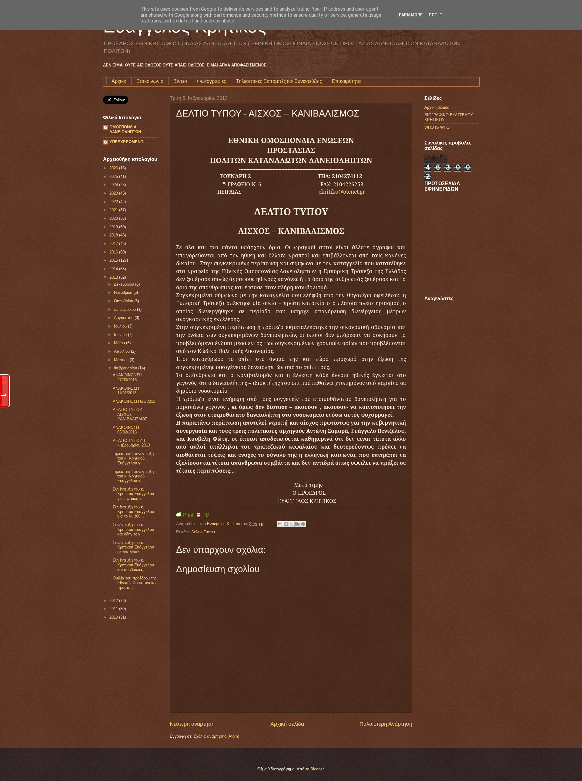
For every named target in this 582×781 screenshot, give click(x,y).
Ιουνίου (121, 334)
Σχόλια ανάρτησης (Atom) (216, 736)
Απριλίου (122, 351)
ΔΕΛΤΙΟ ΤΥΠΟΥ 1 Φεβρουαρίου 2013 (131, 442)
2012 (114, 600)
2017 (114, 243)
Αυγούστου (124, 317)
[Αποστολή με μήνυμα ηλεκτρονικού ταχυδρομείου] (280, 524)
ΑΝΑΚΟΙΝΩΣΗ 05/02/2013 (126, 429)
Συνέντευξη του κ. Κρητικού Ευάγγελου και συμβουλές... (133, 565)
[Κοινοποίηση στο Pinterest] (303, 524)
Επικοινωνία (149, 81)
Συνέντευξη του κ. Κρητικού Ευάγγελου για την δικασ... (133, 494)
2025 (114, 176)
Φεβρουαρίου (126, 368)
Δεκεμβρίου (124, 284)
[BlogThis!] (286, 524)
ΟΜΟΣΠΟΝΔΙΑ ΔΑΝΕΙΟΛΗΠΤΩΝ (125, 129)
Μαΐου (120, 343)
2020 (114, 218)
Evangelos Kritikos (224, 523)
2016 (114, 252)
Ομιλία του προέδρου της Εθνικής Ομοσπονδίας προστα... (134, 583)
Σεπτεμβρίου (125, 309)
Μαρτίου (122, 360)
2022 (114, 201)
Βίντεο (180, 81)
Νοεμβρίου (123, 292)
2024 (114, 184)
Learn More (409, 14)
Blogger (316, 769)
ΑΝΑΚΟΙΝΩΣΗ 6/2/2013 (134, 401)
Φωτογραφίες (211, 81)
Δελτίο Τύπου (203, 532)
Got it (436, 14)
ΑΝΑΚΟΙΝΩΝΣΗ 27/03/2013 (127, 377)
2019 (114, 227)
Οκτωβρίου (124, 301)
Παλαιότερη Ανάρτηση (386, 724)
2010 (114, 617)
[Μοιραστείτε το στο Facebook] (297, 524)
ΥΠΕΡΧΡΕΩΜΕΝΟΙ (127, 142)
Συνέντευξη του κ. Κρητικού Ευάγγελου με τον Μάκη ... (133, 547)
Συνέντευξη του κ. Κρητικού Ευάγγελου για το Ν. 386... (133, 512)
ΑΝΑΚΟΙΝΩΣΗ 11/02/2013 (126, 390)
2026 (114, 168)
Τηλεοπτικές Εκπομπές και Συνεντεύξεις (279, 81)
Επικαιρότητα (346, 81)
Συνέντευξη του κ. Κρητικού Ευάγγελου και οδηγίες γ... (133, 529)
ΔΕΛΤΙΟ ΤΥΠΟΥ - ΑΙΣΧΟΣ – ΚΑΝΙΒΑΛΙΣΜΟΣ (130, 414)
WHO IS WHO (437, 127)
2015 (114, 260)
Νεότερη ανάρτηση (192, 724)
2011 (114, 608)
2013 (114, 277)
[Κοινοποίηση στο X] (292, 524)
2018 (114, 235)
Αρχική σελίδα (287, 724)
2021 (114, 210)
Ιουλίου (121, 326)
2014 (114, 269)
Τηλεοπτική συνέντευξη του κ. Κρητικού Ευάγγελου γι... (133, 458)
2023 (114, 193)
